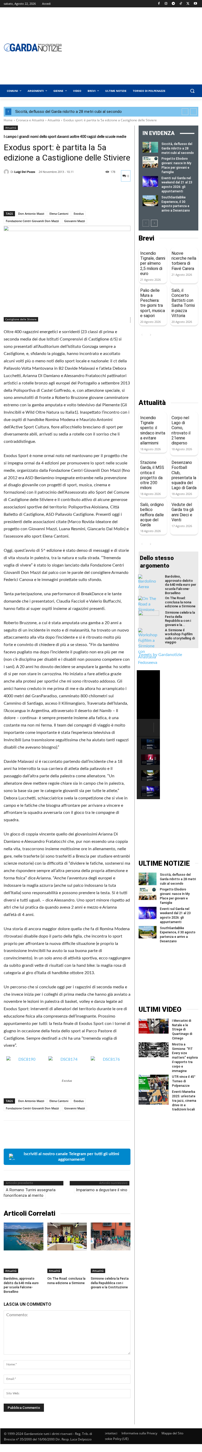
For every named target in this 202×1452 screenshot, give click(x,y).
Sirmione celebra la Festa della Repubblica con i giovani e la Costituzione (110, 1283)
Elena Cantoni (58, 214)
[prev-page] (146, 223)
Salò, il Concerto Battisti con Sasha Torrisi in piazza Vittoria (183, 303)
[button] (192, 91)
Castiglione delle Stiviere (21, 319)
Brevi (146, 238)
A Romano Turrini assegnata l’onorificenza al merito (29, 1193)
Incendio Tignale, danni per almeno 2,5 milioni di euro (152, 263)
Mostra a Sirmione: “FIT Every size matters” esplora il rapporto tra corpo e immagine (185, 1058)
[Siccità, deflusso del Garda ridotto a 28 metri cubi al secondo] (150, 147)
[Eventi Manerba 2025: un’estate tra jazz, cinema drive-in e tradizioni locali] (154, 1097)
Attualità (54, 120)
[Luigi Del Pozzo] (7, 171)
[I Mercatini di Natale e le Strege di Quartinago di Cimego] (154, 1026)
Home (8, 120)
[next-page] (154, 223)
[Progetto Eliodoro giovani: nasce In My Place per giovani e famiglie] (150, 162)
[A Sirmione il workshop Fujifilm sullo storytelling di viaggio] (148, 646)
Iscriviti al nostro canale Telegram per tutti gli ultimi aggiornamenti (71, 1156)
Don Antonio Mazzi (31, 214)
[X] (188, 4)
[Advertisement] (168, 368)
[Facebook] (159, 4)
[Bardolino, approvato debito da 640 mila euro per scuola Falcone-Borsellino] (23, 1236)
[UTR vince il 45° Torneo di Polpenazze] (154, 1082)
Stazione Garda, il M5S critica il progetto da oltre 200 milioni (152, 475)
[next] (193, 111)
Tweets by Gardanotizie (160, 655)
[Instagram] (166, 4)
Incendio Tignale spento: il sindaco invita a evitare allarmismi (152, 430)
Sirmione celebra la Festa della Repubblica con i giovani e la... (180, 618)
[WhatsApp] (45, 197)
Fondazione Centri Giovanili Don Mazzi (32, 221)
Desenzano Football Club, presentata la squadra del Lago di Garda (183, 475)
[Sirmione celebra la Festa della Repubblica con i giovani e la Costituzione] (110, 1236)
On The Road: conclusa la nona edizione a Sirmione (66, 1281)
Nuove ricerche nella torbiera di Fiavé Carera (183, 261)
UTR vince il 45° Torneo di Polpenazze (183, 1081)
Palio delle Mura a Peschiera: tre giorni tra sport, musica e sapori (152, 303)
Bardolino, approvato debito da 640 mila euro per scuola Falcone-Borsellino (180, 584)
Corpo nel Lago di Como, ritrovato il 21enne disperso (180, 430)
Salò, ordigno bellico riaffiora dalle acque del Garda (152, 514)
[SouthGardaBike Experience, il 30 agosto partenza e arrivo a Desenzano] (150, 200)
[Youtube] (195, 4)
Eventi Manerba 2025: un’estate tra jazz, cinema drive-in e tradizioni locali (184, 1100)
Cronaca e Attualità (30, 120)
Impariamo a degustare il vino (101, 1190)
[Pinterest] (33, 197)
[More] (57, 197)
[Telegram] (173, 4)
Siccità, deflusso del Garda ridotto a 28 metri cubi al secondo (68, 111)
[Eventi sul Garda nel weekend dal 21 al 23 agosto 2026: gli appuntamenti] (150, 181)
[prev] (185, 111)
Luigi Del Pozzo (24, 172)
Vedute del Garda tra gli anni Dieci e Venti (182, 512)
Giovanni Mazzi (74, 221)
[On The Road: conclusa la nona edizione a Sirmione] (67, 1236)
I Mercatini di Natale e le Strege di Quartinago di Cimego (182, 1029)
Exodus (79, 214)
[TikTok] (181, 4)
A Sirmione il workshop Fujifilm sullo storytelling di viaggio (180, 636)
